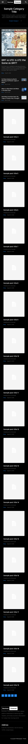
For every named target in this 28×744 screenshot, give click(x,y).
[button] (2, 2)
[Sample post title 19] (14, 669)
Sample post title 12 (11, 429)
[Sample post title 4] (14, 121)
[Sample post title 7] (14, 231)
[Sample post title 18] (14, 633)
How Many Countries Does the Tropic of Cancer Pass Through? (10, 97)
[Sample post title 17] (14, 596)
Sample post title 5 (11, 173)
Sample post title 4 (11, 137)
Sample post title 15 (11, 539)
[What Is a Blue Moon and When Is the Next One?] (23, 89)
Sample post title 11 (11, 393)
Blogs (3, 73)
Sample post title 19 (11, 685)
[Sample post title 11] (14, 377)
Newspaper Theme (21, 738)
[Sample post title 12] (14, 413)
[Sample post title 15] (14, 523)
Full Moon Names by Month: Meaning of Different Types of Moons (10, 80)
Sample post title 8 (11, 283)
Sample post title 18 (11, 649)
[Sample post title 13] (14, 450)
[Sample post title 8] (14, 267)
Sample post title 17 (11, 612)
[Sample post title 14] (14, 486)
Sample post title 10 (11, 356)
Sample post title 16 (11, 575)
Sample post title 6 (11, 210)
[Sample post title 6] (14, 194)
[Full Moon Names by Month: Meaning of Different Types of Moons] (23, 80)
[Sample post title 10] (14, 340)
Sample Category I (14, 20)
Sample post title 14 (11, 502)
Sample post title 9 (11, 320)
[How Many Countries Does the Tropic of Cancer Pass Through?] (23, 97)
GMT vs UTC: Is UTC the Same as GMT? (14, 61)
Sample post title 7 (11, 246)
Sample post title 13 (11, 466)
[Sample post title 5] (14, 157)
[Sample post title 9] (14, 304)
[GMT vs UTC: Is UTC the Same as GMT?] (14, 42)
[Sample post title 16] (14, 560)
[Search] (26, 2)
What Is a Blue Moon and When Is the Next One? (10, 89)
